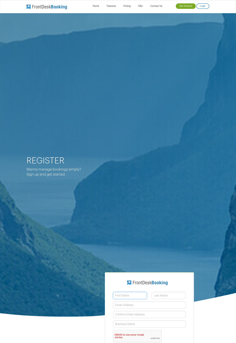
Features (111, 6)
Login (203, 6)
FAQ (140, 6)
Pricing (127, 6)
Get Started (185, 6)
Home (96, 6)
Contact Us (156, 6)
